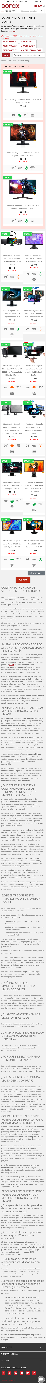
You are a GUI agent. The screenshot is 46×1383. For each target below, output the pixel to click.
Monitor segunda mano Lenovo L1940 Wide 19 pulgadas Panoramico (12, 313)
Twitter (9, 1373)
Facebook (3, 1373)
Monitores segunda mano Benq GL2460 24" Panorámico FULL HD (34, 544)
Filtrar (5, 55)
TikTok (34, 1373)
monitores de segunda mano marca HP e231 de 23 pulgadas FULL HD (12, 544)
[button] (8, 11)
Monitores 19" (10, 41)
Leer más (12, 31)
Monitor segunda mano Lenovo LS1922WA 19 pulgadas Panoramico (34, 258)
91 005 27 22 (24, 1)
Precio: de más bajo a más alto (28, 55)
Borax (11, 665)
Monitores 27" (10, 50)
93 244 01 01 (12, 1)
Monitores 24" (28, 46)
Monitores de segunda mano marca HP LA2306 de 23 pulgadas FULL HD (12, 485)
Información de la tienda (13, 1367)
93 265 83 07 (36, 1)
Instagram (28, 1373)
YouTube (21, 1373)
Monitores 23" (10, 46)
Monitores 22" (28, 41)
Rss (15, 1373)
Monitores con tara (31, 50)
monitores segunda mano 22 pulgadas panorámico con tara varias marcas (34, 313)
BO (10, 6)
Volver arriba (36, 573)
